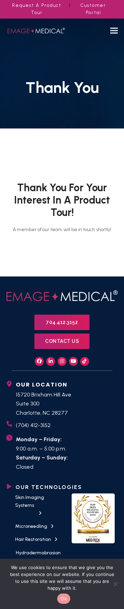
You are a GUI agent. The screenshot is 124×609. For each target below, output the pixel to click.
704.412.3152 (62, 322)
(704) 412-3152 (33, 425)
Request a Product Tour (36, 9)
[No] (115, 583)
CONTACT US (62, 341)
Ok (64, 598)
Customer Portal (93, 9)
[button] (114, 31)
